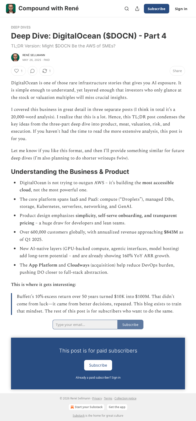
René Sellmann (33, 55)
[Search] (126, 8)
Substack (79, 416)
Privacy (97, 398)
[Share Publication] (137, 8)
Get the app (117, 407)
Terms (108, 398)
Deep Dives (21, 27)
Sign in (181, 8)
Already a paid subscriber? (98, 377)
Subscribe (156, 8)
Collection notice (125, 398)
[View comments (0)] (32, 71)
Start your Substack (89, 407)
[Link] (4, 172)
